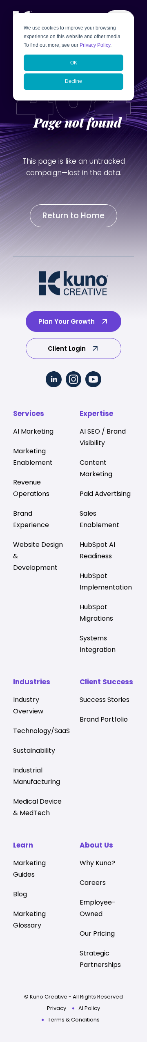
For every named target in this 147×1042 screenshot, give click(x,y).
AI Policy (89, 1008)
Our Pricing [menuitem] (97, 933)
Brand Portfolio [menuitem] (104, 719)
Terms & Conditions (74, 1020)
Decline (73, 81)
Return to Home (73, 215)
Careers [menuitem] (93, 882)
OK (73, 63)
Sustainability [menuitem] (34, 750)
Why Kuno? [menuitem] (97, 863)
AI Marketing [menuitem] (33, 431)
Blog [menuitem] (20, 894)
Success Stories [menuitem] (104, 699)
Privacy (56, 1008)
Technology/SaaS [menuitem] (41, 731)
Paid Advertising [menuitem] (105, 493)
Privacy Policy (95, 45)
